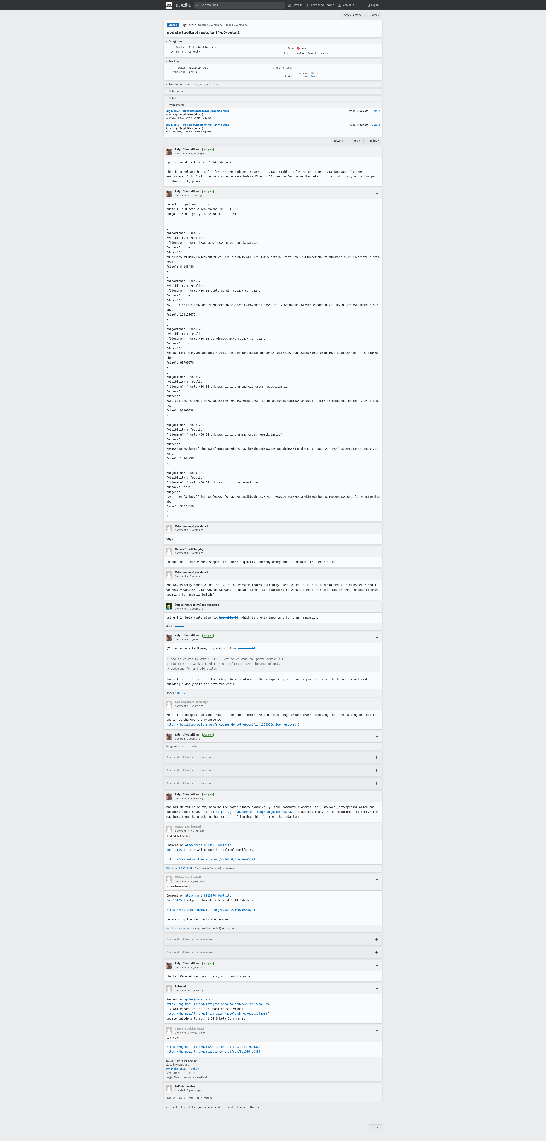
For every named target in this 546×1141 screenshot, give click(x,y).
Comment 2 (181, 530)
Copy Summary (352, 15)
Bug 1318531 (188, 25)
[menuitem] (295, 5)
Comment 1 (181, 195)
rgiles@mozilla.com (198, 999)
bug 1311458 (228, 617)
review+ (363, 111)
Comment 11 (182, 798)
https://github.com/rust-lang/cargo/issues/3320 (255, 812)
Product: (181, 47)
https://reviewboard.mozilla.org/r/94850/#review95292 (210, 859)
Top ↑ (375, 1127)
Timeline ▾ (372, 140)
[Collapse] (377, 151)
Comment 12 (182, 830)
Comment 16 (182, 967)
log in (184, 1107)
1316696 (180, 693)
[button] (372, 5)
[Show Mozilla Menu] (169, 5)
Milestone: (179, 72)
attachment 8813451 (200, 845)
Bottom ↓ (339, 140)
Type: (291, 48)
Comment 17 (182, 990)
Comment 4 (181, 576)
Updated (180, 738)
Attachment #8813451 (179, 868)
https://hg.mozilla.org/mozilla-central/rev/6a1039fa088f (213, 1051)
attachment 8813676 (200, 895)
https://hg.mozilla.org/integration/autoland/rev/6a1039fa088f (217, 1013)
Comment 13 (182, 881)
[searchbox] (239, 5)
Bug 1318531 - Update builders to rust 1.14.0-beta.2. (197, 124)
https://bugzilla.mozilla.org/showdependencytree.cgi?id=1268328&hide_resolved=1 (232, 724)
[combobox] (239, 5)
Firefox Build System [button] (202, 47)
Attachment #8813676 (179, 928)
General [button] (194, 51)
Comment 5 (181, 608)
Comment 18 (182, 1032)
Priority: (289, 53)
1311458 (179, 626)
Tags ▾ (356, 140)
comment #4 (246, 648)
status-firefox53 (175, 1068)
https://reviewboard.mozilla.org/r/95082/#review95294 (210, 910)
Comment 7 (181, 706)
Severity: (313, 53)
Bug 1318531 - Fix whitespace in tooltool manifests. (197, 111)
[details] (225, 845)
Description (181, 153)
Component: (178, 51)
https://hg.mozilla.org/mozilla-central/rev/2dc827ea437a (213, 1047)
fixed (313, 76)
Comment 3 (181, 553)
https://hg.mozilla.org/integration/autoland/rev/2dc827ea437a (217, 1004)
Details (376, 111)
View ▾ (375, 15)
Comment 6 (181, 639)
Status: (182, 67)
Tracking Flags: (282, 67)
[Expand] (376, 757)
